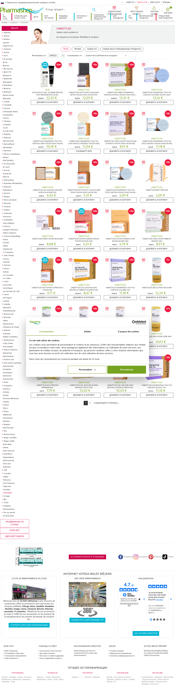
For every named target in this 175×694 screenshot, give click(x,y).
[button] (154, 10)
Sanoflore (8, 454)
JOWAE (6, 262)
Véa (4, 499)
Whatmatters (9, 509)
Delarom (7, 137)
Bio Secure (8, 68)
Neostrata (7, 353)
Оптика (130, 17)
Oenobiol (110, 679)
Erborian (7, 186)
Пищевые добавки (63, 17)
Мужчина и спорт (82, 17)
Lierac (6, 294)
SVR (5, 470)
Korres (6, 268)
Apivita (6, 42)
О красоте (5, 17)
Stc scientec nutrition (122, 677)
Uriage (7, 496)
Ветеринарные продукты (146, 17)
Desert (6, 157)
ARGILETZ (7, 307)
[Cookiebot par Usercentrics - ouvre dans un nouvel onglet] (134, 322)
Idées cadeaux (9, 233)
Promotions (8, 418)
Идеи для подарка (14, 536)
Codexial (7, 124)
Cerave (7, 108)
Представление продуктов (165, 17)
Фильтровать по (39, 55)
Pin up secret (9, 512)
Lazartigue (8, 288)
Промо (77, 49)
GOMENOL (8, 220)
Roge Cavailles (10, 437)
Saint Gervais (8, 450)
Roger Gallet (9, 441)
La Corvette (8, 275)
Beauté (14, 28)
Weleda (7, 506)
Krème (6, 272)
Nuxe (6, 382)
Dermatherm (9, 144)
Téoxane (7, 480)
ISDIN (5, 246)
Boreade (7, 98)
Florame (7, 203)
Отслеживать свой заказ (14, 653)
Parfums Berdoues (11, 398)
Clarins (6, 118)
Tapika (6, 401)
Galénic (7, 210)
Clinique (7, 121)
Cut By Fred (8, 131)
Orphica (6, 389)
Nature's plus (161, 681)
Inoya (5, 239)
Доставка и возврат (47, 653)
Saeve (5, 447)
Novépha (7, 369)
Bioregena (7, 82)
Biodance (7, 75)
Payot (6, 405)
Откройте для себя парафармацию (29, 625)
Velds (5, 320)
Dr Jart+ (6, 167)
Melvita (7, 330)
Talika (5, 476)
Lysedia (7, 304)
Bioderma (8, 78)
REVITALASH (8, 427)
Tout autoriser (126, 369)
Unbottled (7, 492)
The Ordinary (9, 483)
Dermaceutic (8, 141)
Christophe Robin (10, 111)
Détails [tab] (87, 331)
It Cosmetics (8, 252)
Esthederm (7, 190)
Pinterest (158, 557)
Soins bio (7, 463)
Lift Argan (7, 297)
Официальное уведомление (121, 653)
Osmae (6, 392)
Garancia (7, 216)
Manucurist (9, 314)
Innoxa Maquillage (12, 236)
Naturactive (168, 677)
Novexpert (7, 372)
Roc (5, 431)
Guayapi (6, 333)
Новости (130, 2)
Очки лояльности (11, 658)
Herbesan (158, 677)
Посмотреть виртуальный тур (87, 620)
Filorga (7, 196)
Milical (118, 679)
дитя (35, 17)
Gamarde (8, 213)
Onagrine (8, 385)
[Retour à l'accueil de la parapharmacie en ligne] (22, 10)
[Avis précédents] (144, 599)
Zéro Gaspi (155, 2)
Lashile (131, 679)
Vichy (6, 502)
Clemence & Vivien (11, 327)
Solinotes (7, 467)
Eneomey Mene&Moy (13, 183)
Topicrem (7, 486)
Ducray (7, 170)
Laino (6, 281)
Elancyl (6, 176)
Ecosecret (7, 173)
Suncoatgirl (8, 346)
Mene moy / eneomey (21, 679)
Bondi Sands (8, 95)
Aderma (7, 32)
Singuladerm (8, 457)
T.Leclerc (7, 473)
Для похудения (118, 17)
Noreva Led (9, 359)
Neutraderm (8, 356)
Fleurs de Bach (10, 200)
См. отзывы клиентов (145, 633)
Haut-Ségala (8, 223)
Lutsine (6, 301)
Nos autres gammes (12, 363)
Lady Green (8, 343)
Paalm (5, 395)
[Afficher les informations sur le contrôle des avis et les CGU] (139, 599)
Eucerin (7, 193)
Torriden (6, 489)
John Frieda (9, 255)
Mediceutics (8, 324)
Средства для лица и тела (20, 17)
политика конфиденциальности (122, 656)
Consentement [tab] (46, 331)
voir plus (159, 599)
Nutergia (145, 684)
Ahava (6, 36)
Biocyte (110, 677)
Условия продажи (117, 651)
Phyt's (5, 408)
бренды (166, 2)
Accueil (4, 22)
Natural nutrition (149, 679)
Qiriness (6, 421)
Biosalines (8, 85)
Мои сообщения (11, 651)
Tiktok (170, 557)
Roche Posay (9, 434)
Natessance (9, 340)
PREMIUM (7, 414)
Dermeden (7, 147)
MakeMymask (9, 310)
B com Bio (8, 59)
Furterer (7, 206)
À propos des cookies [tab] (128, 331)
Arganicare (8, 45)
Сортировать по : (75, 55)
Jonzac (6, 259)
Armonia (7, 49)
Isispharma (8, 249)
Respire (7, 424)
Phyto (6, 411)
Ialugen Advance (10, 229)
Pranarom (154, 684)
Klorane (7, 265)
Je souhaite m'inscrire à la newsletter (87, 557)
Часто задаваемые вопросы (51, 658)
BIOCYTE (7, 72)
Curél (5, 127)
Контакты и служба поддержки (52, 656)
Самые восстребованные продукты (121, 49)
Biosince (7, 88)
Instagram (143, 557)
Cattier (7, 101)
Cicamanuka (8, 515)
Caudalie (8, 105)
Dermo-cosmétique (12, 154)
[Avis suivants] (171, 599)
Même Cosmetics (10, 336)
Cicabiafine (8, 115)
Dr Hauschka (9, 163)
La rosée (7, 278)
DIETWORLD (8, 160)
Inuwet (6, 242)
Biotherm (7, 92)
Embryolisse (9, 180)
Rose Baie (7, 444)
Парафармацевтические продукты (100, 17)
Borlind (7, 39)
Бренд (53, 55)
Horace (7, 226)
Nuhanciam (8, 379)
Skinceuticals (8, 460)
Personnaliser (85, 369)
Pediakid (96, 677)
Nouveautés (8, 366)
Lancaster (7, 285)
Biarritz (6, 65)
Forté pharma (147, 677)
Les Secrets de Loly (11, 291)
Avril (5, 55)
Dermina (7, 150)
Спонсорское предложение (15, 656)
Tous (65, 49)
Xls (115, 681)
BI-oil (5, 62)
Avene (6, 52)
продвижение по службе (14, 523)
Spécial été (142, 2)
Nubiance (7, 375)
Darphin (7, 134)
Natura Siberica (11, 349)
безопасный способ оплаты (51, 651)
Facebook (128, 557)
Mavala (7, 317)
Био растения (48, 17)
